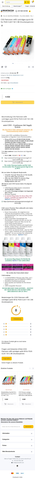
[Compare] (2, 67)
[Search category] (25, 2)
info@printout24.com (18, 462)
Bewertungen (18, 6)
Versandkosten (14, 83)
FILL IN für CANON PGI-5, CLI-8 (15, 75)
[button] (30, 368)
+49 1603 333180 (22, 11)
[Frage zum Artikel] (12, 89)
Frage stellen (6, 358)
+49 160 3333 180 (18, 460)
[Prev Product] (29, 67)
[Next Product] (32, 67)
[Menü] (2, 2)
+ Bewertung (17, 319)
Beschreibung (6, 6)
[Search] (28, 2)
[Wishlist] (5, 67)
